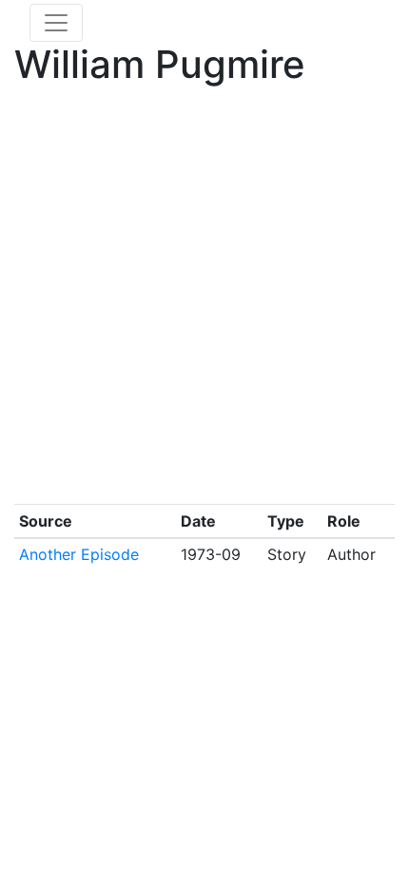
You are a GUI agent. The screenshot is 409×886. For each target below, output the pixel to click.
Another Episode (79, 554)
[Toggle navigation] (56, 23)
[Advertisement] (204, 299)
